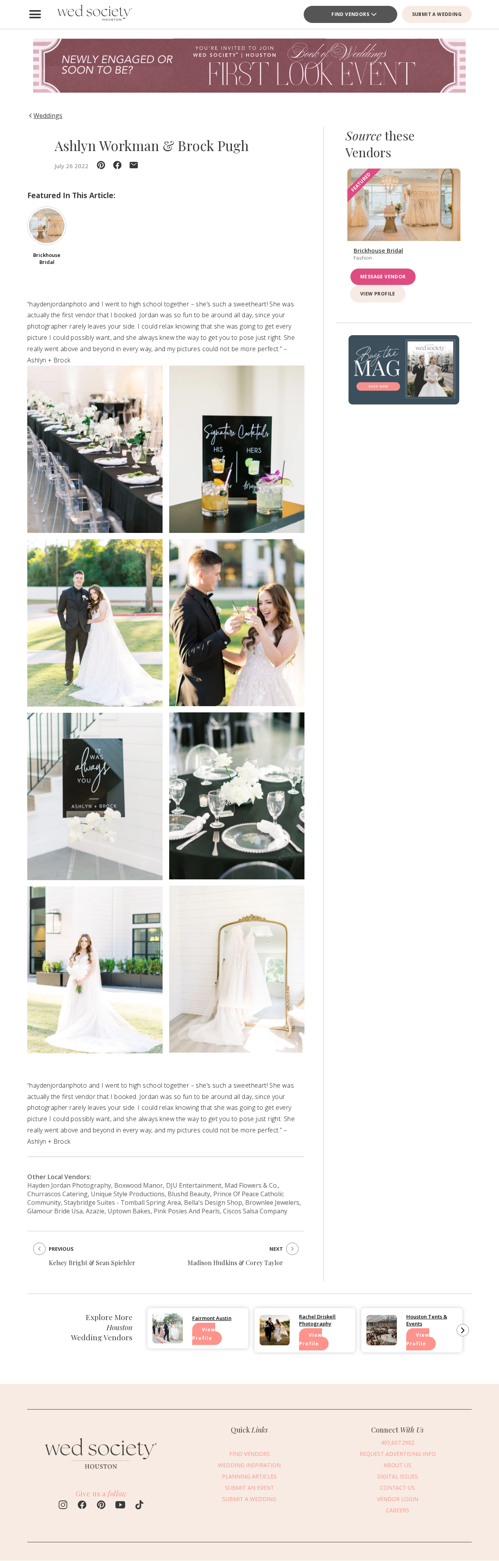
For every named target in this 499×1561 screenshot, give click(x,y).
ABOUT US (397, 1465)
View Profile (377, 293)
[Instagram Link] (63, 1506)
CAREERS (397, 1510)
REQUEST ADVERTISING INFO (397, 1453)
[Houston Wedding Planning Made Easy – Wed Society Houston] (94, 14)
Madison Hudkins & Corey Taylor (235, 1263)
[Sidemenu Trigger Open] (35, 14)
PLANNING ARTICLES (249, 1476)
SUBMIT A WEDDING (437, 14)
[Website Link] (101, 1472)
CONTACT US (397, 1487)
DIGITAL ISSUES (397, 1476)
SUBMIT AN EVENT (249, 1487)
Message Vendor (383, 276)
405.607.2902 (397, 1442)
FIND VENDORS (249, 1453)
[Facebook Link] (82, 1506)
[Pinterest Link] (101, 1506)
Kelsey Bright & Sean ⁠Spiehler (92, 1263)
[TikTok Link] (139, 1506)
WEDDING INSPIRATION (249, 1465)
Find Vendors (350, 14)
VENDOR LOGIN (397, 1499)
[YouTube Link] (120, 1506)
